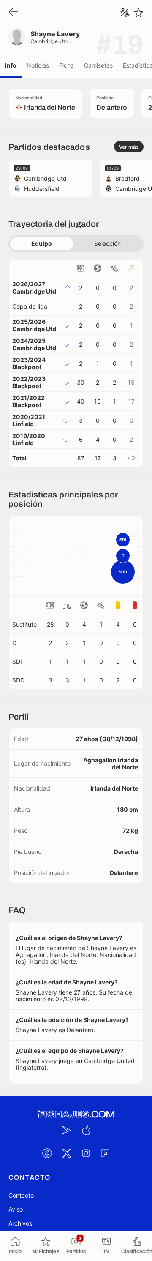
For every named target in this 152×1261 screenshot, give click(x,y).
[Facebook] (47, 1153)
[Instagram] (85, 1153)
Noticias (38, 65)
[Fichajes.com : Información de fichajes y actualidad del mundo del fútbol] (76, 1114)
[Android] (66, 1130)
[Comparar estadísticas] (125, 13)
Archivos (20, 1223)
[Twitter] (66, 1153)
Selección (107, 243)
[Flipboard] (105, 1153)
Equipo (41, 243)
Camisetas (98, 65)
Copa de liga (29, 306)
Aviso (15, 1209)
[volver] (13, 12)
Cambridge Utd (49, 41)
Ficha (66, 65)
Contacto (21, 1195)
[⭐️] (138, 13)
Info (10, 65)
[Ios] (85, 1130)
